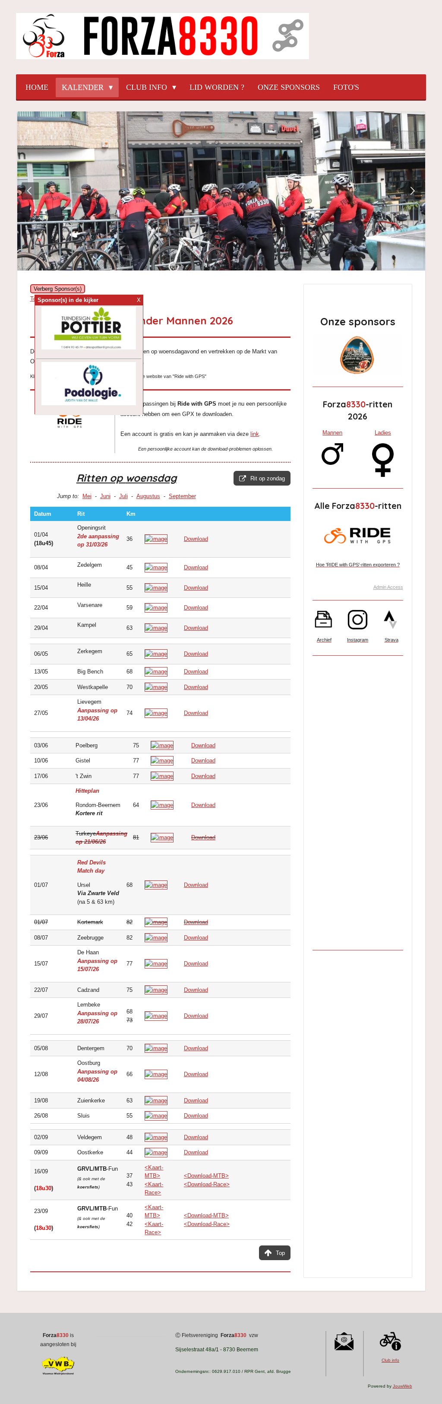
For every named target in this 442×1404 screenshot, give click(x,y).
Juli (123, 496)
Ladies (383, 432)
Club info (390, 1360)
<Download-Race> (207, 1184)
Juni (105, 496)
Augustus (148, 496)
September (182, 496)
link (254, 434)
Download (196, 539)
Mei (87, 496)
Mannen (332, 432)
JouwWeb (402, 1386)
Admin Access (388, 587)
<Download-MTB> (206, 1175)
